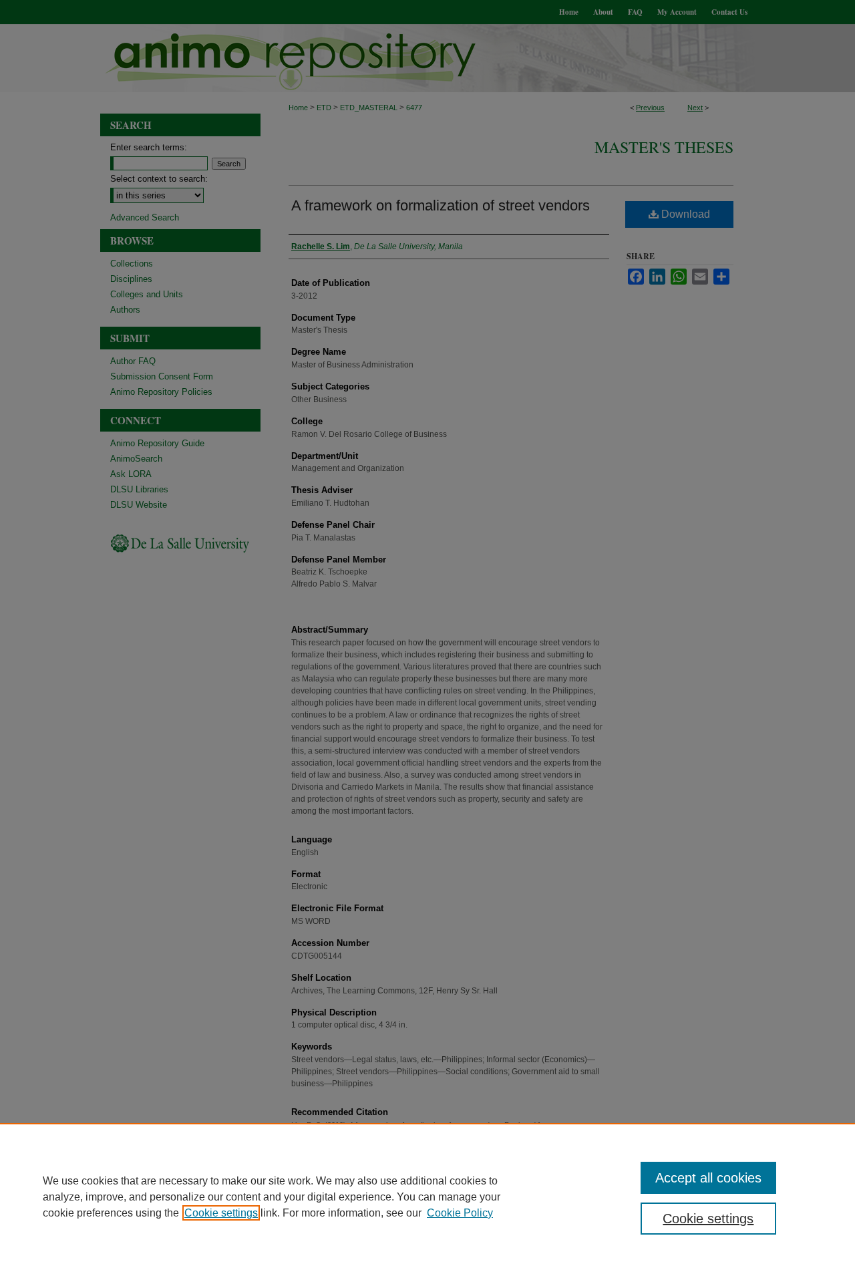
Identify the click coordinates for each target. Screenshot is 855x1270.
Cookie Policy (460, 1213)
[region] (427, 1196)
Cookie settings (221, 1213)
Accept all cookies (708, 1177)
